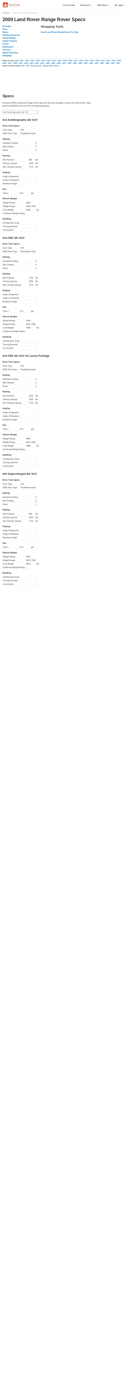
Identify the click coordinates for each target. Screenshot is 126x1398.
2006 (15, 63)
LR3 (27, 66)
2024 (38, 61)
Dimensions (8, 47)
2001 (42, 63)
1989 (107, 63)
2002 (37, 63)
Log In (120, 5)
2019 (65, 61)
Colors (5, 44)
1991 (96, 63)
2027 (22, 61)
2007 (10, 63)
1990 (102, 63)
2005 (21, 63)
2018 (70, 61)
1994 (80, 63)
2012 (103, 61)
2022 (49, 61)
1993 (86, 63)
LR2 (23, 66)
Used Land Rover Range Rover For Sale (59, 32)
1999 (53, 63)
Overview (6, 26)
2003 (31, 63)
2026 (27, 61)
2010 (114, 61)
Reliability (7, 56)
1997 (64, 63)
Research (84, 5)
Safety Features (9, 41)
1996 (69, 63)
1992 (91, 63)
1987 (118, 63)
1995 (75, 63)
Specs (5, 32)
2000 (48, 63)
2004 (26, 63)
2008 (4, 63)
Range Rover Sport (51, 66)
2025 (32, 61)
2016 (81, 61)
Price (4, 29)
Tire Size (6, 50)
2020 (60, 61)
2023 (43, 61)
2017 (76, 61)
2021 (54, 61)
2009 (119, 61)
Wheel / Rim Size (10, 53)
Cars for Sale (69, 5)
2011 (108, 61)
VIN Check (102, 5)
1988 (113, 63)
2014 (92, 61)
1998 (59, 63)
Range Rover (36, 66)
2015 (87, 61)
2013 (97, 61)
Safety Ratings (9, 38)
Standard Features (11, 35)
